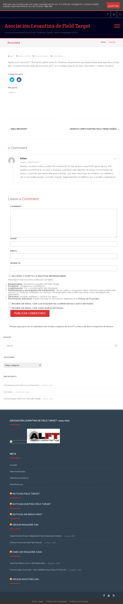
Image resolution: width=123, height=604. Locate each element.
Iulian (23, 158)
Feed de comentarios (19, 478)
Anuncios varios (41, 56)
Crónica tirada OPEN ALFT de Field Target (22, 399)
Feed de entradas (17, 471)
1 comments (58, 56)
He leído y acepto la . (38, 276)
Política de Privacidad (52, 276)
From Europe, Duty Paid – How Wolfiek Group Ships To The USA (38, 570)
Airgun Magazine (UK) (25, 524)
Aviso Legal (37, 601)
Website (15, 263)
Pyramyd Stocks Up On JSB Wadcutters (27, 563)
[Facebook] (108, 14)
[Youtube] (114, 14)
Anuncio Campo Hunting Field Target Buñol (94, 129)
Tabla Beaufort (17, 129)
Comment (16, 206)
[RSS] (120, 14)
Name (13, 239)
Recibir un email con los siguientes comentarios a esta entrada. (53, 304)
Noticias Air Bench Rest (27, 514)
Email (13, 251)
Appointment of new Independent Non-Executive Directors (36, 536)
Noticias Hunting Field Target (31, 504)
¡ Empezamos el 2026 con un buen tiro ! (21, 385)
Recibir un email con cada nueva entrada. (38, 308)
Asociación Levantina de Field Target (47, 25)
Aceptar (113, 6)
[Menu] (117, 24)
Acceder (13, 465)
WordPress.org (16, 484)
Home (103, 42)
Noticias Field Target (26, 493)
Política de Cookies (79, 601)
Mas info (48, 6)
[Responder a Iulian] (115, 159)
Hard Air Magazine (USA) (27, 552)
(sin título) (8, 392)
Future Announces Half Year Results (26, 542)
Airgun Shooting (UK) (25, 579)
